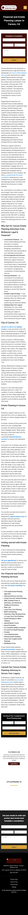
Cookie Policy (14, 884)
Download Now (14, 733)
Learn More (14, 763)
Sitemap (14, 887)
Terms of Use (14, 882)
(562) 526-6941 (10, 8)
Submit (14, 60)
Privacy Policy (14, 879)
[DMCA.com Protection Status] (14, 906)
